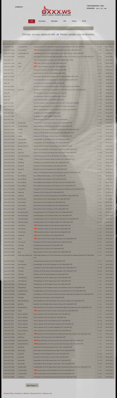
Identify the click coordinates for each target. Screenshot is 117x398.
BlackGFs (21, 304)
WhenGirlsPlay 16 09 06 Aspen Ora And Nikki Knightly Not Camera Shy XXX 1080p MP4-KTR (63, 307)
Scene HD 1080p (9, 50)
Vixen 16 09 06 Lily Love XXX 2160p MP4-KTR (51, 63)
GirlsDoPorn (21, 225)
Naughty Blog (8, 393)
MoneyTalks (21, 350)
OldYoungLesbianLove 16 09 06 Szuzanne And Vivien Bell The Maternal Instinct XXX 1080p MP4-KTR (64, 257)
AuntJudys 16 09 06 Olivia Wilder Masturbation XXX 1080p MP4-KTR (55, 268)
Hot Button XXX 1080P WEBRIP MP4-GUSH (47, 116)
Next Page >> (32, 385)
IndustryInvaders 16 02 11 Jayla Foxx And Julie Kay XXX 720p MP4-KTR (56, 219)
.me (105, 8)
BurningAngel (22, 264)
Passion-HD (21, 334)
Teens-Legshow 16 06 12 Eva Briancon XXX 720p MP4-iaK (52, 321)
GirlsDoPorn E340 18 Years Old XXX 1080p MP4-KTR (54, 232)
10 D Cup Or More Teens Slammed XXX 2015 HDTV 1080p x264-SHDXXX (57, 86)
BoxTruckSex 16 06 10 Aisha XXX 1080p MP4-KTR (49, 202)
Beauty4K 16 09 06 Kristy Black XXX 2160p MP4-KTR (50, 166)
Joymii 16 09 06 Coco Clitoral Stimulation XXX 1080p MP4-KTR (57, 239)
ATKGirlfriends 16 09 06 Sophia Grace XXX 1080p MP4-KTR (52, 281)
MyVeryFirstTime (23, 340)
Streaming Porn (35, 393)
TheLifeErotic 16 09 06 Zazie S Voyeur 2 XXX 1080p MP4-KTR (53, 123)
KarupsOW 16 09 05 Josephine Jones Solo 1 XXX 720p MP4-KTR (54, 364)
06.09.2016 (109, 47)
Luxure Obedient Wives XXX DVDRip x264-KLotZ (49, 100)
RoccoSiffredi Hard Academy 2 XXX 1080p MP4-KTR (50, 179)
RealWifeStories (23, 291)
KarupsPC (21, 354)
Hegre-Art (21, 153)
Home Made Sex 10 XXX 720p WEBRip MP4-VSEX (49, 73)
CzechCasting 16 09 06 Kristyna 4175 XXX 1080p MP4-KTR (55, 373)
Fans (74, 21)
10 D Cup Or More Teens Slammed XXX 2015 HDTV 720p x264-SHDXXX (56, 103)
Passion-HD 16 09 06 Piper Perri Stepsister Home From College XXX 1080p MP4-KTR (64, 334)
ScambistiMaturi (23, 126)
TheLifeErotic (22, 123)
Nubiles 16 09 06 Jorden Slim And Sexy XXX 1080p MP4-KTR (53, 136)
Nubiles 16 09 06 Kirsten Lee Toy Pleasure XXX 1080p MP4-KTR (54, 133)
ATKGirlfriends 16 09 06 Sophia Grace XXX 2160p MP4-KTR (52, 277)
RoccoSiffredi (22, 176)
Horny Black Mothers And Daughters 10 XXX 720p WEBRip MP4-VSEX (56, 80)
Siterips (26, 393)
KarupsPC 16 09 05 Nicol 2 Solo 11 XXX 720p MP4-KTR (51, 357)
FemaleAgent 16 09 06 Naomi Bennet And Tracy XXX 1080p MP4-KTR (59, 50)
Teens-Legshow (23, 314)
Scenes (42, 21)
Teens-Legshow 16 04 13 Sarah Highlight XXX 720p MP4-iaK (53, 327)
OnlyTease (21, 337)
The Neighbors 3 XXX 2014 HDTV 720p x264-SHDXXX (51, 119)
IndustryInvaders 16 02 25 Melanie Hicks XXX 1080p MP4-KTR (53, 212)
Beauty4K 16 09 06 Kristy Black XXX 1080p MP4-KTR (50, 169)
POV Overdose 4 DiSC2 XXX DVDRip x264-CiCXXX (50, 93)
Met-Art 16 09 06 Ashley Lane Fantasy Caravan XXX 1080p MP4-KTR (55, 149)
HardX (20, 311)
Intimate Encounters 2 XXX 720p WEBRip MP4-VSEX (50, 70)
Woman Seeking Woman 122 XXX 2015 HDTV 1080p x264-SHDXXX (55, 109)
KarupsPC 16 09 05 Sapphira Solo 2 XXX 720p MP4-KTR (51, 354)
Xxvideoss (18, 393)
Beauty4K (21, 166)
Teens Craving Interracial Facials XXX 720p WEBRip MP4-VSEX (53, 60)
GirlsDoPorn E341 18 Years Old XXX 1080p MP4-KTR (54, 229)
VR (64, 21)
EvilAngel (21, 245)
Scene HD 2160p (9, 63)
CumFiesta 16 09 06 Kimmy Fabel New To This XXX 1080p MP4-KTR (55, 377)
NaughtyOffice (22, 139)
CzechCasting (22, 370)
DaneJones (21, 57)
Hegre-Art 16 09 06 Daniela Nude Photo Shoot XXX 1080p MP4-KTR (55, 153)
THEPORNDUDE (93, 6)
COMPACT (19, 7)
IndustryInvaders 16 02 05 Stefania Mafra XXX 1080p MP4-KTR (53, 222)
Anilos (20, 172)
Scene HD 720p (9, 47)
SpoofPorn (21, 90)
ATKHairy (21, 271)
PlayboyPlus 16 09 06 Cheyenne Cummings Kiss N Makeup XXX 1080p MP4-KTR (59, 189)
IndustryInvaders (23, 212)
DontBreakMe (22, 367)
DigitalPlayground (23, 53)
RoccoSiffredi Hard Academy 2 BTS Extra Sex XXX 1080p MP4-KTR (55, 186)
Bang (19, 252)
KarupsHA (21, 347)
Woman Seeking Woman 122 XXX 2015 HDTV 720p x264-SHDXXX (55, 106)
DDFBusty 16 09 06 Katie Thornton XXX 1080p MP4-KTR (51, 162)
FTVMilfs (20, 159)
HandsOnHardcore (24, 156)
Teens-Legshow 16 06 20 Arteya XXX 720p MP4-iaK (50, 317)
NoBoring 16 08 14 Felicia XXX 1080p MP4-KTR (49, 192)
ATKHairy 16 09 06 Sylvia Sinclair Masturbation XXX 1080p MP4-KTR (55, 271)
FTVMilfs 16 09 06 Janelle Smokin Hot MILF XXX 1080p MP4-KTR (54, 159)
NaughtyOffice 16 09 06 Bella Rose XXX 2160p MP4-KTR (51, 139)
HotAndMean (22, 294)
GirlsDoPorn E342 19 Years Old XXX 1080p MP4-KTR (54, 225)
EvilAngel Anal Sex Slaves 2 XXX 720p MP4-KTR (49, 297)
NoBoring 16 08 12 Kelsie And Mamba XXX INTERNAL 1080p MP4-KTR (56, 196)
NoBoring (21, 192)
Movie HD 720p (8, 60)
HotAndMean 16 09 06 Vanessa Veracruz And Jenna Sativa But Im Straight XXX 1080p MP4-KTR (64, 294)
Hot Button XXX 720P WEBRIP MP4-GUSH (47, 113)
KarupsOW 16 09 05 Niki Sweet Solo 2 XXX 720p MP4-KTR (52, 360)
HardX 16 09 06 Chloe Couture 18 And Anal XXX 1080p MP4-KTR (57, 311)
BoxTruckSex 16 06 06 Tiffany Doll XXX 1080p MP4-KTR (51, 205)
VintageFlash (22, 287)
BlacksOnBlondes (23, 301)
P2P (84, 21)
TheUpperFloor (22, 47)
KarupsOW (21, 360)
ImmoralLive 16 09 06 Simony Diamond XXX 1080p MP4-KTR (53, 242)
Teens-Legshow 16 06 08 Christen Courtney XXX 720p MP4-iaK (53, 324)
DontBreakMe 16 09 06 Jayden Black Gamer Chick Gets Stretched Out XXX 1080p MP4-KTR (62, 367)
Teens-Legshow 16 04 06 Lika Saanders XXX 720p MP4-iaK (52, 330)
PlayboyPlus (22, 189)
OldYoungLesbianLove (25, 255)
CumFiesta (21, 377)
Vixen (19, 63)
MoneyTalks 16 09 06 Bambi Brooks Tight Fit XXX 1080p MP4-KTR (54, 350)
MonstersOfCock (23, 146)
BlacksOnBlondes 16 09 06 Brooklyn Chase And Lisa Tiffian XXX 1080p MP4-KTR (59, 301)
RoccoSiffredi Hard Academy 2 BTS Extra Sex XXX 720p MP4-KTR (54, 182)
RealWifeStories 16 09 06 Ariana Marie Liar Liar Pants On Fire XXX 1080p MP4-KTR (60, 291)
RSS (102, 6)
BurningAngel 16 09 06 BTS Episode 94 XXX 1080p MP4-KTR (53, 264)
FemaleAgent (22, 50)
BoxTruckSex (22, 199)
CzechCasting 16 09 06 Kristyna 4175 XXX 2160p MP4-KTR (55, 370)
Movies (54, 21)
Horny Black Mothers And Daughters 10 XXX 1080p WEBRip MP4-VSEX (56, 76)
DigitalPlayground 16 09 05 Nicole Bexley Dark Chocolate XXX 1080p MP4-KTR (58, 53)
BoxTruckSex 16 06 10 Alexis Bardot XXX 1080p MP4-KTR (52, 199)
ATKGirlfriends (22, 277)
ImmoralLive (21, 242)
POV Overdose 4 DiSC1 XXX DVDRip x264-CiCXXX (50, 96)
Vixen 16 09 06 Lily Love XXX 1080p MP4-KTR (51, 66)
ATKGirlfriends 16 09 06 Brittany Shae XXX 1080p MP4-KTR (52, 284)
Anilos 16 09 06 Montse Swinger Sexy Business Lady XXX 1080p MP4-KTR (57, 172)
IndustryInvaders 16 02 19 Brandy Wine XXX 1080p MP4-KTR (53, 215)
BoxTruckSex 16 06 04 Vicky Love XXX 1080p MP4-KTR (51, 209)
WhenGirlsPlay (22, 307)
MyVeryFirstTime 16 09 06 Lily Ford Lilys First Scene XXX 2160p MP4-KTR (60, 340)
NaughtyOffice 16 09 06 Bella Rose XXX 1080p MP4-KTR (51, 143)
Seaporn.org (47, 393)
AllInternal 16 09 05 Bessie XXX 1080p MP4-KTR (49, 235)
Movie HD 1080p (9, 76)
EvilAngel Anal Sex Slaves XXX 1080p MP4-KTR (49, 249)
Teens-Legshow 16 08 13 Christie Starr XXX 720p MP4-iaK (52, 314)
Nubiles (20, 129)
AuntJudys (21, 268)
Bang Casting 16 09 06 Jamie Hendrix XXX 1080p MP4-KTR (52, 252)
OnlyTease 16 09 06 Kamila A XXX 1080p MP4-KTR (50, 337)
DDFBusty (21, 162)
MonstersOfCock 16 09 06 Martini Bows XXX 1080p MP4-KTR (53, 146)
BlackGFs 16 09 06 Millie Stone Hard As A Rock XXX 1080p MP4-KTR (55, 304)
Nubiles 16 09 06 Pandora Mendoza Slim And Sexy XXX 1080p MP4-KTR (56, 129)
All (32, 21)
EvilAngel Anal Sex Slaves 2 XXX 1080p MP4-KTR (49, 261)
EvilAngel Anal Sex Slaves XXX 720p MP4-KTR (48, 245)
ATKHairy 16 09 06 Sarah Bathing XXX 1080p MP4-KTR (51, 274)
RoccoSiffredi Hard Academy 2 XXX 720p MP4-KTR (50, 176)
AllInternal (21, 235)
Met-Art (20, 149)
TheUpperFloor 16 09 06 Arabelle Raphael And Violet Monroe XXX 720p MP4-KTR (59, 47)
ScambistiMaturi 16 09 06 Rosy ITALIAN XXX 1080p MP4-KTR (53, 126)
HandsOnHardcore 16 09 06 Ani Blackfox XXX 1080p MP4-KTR (53, 156)
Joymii (20, 239)
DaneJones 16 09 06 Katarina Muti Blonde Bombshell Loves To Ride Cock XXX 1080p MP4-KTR (64, 57)
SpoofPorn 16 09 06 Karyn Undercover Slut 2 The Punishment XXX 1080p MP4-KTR (60, 90)
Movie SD (7, 83)
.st (101, 8)
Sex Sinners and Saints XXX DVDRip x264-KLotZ (49, 83)
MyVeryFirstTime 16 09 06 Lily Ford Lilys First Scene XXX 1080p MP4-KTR (60, 344)
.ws (97, 8)
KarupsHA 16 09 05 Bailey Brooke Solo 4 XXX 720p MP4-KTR (53, 347)
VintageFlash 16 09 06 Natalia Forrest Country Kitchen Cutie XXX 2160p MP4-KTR (59, 287)
